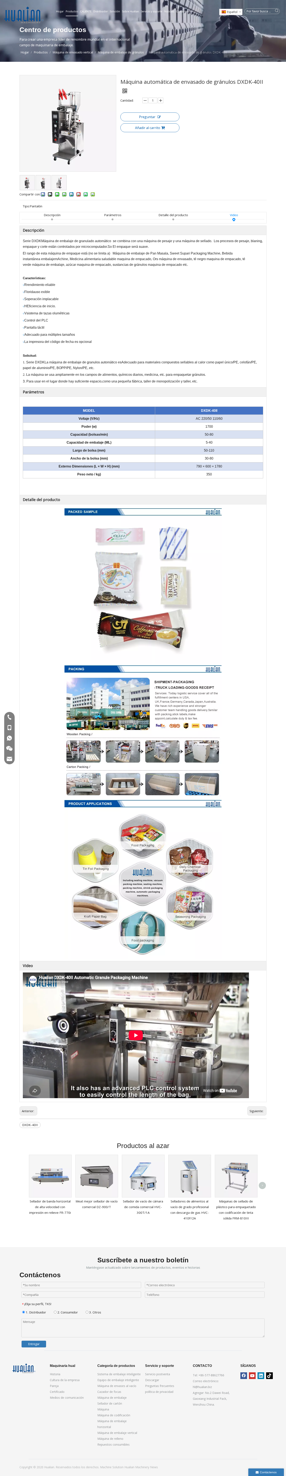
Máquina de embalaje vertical (117, 1433)
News (154, 1467)
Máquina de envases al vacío (116, 1386)
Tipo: (26, 206)
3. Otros (94, 1312)
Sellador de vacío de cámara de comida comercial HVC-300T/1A (143, 1207)
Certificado (57, 1392)
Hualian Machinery (137, 1467)
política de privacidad (159, 1392)
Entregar (34, 1344)
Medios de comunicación (67, 1398)
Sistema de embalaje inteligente (119, 1374)
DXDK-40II (30, 1125)
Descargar (152, 1380)
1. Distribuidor (35, 1312)
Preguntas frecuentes (159, 1386)
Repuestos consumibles (113, 1444)
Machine (106, 1467)
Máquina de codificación (113, 1415)
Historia (55, 1374)
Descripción (52, 215)
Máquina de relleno (110, 1439)
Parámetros (112, 215)
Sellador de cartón (109, 1403)
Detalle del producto (173, 215)
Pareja (54, 1386)
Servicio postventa (157, 1374)
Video (234, 215)
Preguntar (147, 117)
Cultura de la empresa (65, 1380)
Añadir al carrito (147, 127)
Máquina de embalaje (112, 1398)
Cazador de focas (109, 1392)
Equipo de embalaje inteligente (118, 1380)
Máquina (103, 1409)
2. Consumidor (67, 1312)
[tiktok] (269, 1375)
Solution (118, 1467)
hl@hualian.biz (202, 1387)
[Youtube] (252, 1375)
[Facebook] (243, 1375)
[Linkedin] (261, 1375)
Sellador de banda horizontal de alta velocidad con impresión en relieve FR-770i (50, 1207)
